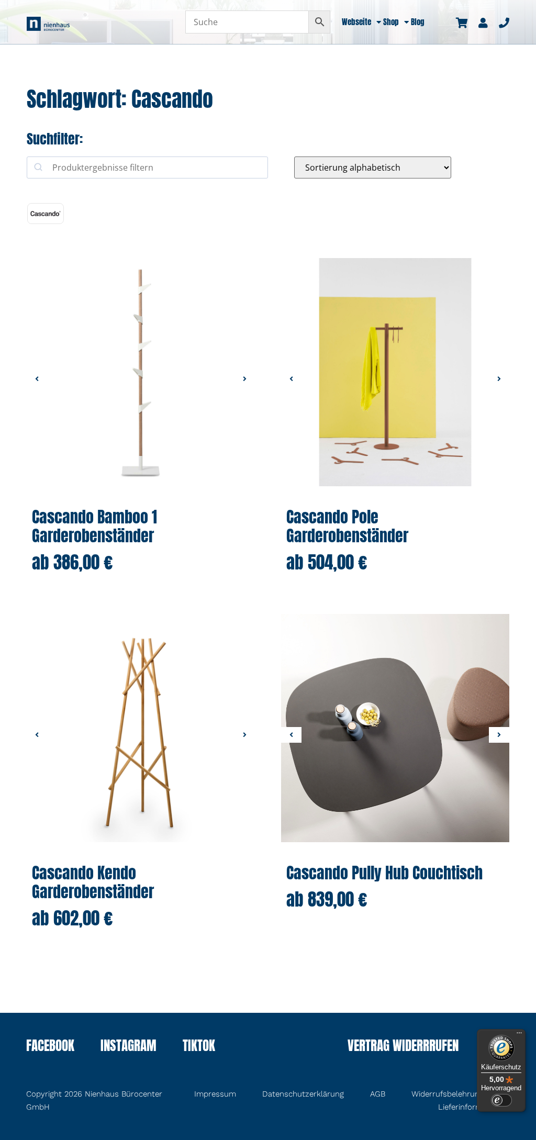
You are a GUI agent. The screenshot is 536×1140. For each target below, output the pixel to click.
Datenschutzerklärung (303, 1094)
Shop (391, 22)
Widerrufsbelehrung (447, 1094)
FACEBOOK (50, 1047)
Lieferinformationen (474, 1107)
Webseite (356, 22)
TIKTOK (199, 1047)
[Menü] (519, 1035)
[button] (37, 379)
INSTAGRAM (128, 1047)
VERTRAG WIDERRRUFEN (403, 1047)
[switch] (501, 1100)
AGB (377, 1094)
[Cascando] (45, 213)
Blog (418, 22)
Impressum (215, 1094)
